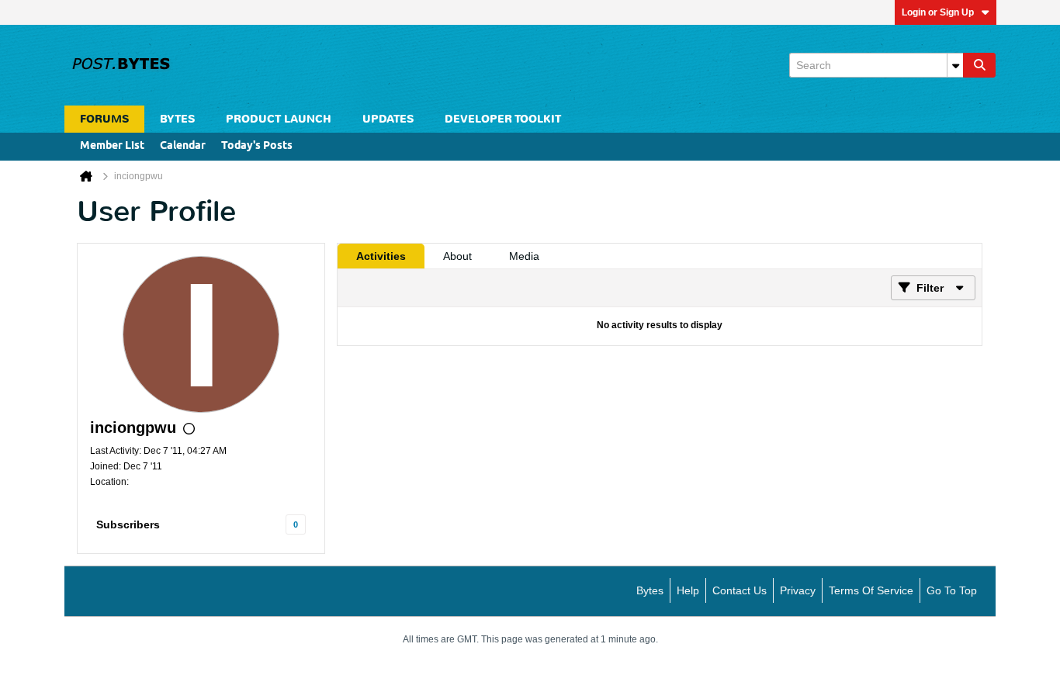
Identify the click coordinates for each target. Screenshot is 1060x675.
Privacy (798, 590)
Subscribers (128, 524)
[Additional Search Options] (955, 65)
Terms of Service (871, 590)
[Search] (979, 65)
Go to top (952, 590)
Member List (112, 146)
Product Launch (278, 119)
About (457, 256)
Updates (388, 119)
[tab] (381, 256)
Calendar (183, 146)
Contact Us (739, 590)
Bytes (649, 590)
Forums (104, 119)
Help (688, 590)
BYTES (177, 119)
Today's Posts (257, 146)
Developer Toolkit (503, 119)
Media (524, 256)
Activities (381, 256)
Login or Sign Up (938, 12)
